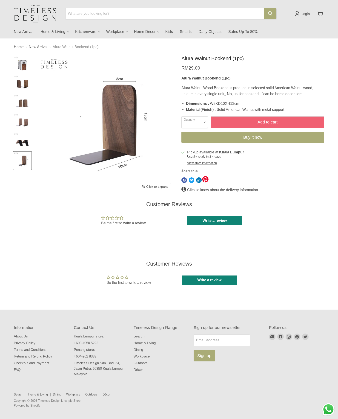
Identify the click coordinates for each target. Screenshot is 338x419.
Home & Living (53, 32)
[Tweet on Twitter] (191, 180)
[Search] (270, 13)
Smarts (186, 32)
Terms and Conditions (30, 350)
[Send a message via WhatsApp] (328, 409)
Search (139, 336)
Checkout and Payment (31, 363)
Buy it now (252, 137)
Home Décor (145, 32)
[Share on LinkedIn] (199, 180)
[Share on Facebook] (184, 180)
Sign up (204, 355)
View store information (202, 163)
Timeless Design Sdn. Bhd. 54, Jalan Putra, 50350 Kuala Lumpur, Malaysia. (99, 368)
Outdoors (141, 363)
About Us (21, 336)
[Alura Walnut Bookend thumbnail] (22, 65)
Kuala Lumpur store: (89, 336)
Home (19, 47)
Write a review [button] (215, 221)
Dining (138, 350)
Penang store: (84, 350)
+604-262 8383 (85, 356)
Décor (138, 370)
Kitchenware (86, 32)
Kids (169, 32)
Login (305, 14)
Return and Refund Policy (33, 356)
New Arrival (24, 32)
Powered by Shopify (27, 405)
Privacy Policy (24, 343)
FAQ (17, 370)
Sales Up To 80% (243, 32)
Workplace (115, 32)
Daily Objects (210, 32)
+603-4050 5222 (86, 343)
